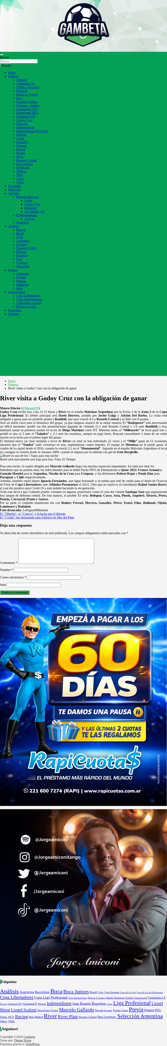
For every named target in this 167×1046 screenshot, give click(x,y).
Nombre (6, 570)
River (19, 156)
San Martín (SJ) (34, 211)
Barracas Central (27, 94)
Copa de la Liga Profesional (150, 992)
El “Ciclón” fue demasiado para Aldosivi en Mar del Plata (37, 517)
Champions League (28, 303)
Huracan (42, 1004)
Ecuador (21, 244)
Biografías (14, 310)
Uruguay (22, 262)
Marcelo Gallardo (76, 1009)
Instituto (21, 134)
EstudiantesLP (140, 998)
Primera (13, 76)
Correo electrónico (13, 577)
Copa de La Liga (128, 992)
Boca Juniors (76, 991)
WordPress (33, 1044)
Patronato (30, 208)
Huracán (21, 124)
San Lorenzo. (107, 1017)
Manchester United (47, 1010)
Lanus (109, 1004)
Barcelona (42, 992)
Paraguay (22, 255)
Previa (136, 1009)
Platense (21, 145)
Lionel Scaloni (23, 1010)
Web (3, 585)
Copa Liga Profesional (50, 997)
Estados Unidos (26, 248)
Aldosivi (21, 80)
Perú (19, 259)
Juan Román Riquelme (89, 1004)
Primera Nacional (27, 197)
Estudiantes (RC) (27, 113)
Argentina (27, 992)
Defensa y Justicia (28, 105)
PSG (158, 1010)
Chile (19, 237)
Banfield (21, 91)
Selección (14, 189)
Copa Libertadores (28, 295)
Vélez (20, 182)
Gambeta (29, 1036)
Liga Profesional (132, 1003)
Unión (20, 178)
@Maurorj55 (30, 408)
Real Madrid (36, 1017)
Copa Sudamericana (29, 299)
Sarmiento (22, 167)
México (21, 251)
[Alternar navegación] (1, 54)
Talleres (21, 171)
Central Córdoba (27, 102)
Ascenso (13, 193)
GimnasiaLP (30, 1003)
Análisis (9, 991)
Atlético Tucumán (27, 87)
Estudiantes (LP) (27, 109)
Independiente (25, 127)
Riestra (20, 153)
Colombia (22, 241)
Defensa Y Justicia (96, 998)
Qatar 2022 (7, 1017)
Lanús (20, 138)
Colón (28, 200)
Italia (19, 288)
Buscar (4, 57)
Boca (19, 98)
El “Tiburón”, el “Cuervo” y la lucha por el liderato (33, 513)
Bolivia (21, 230)
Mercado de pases (103, 1010)
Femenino (14, 186)
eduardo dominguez (115, 998)
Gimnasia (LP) (25, 116)
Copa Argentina (111, 992)
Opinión (13, 314)
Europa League (26, 306)
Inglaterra (22, 284)
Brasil (20, 233)
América (13, 226)
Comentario (9, 562)
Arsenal (29, 219)
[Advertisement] (83, 347)
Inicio (11, 72)
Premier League (120, 1010)
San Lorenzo (24, 164)
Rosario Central (26, 160)
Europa (13, 270)
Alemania (22, 273)
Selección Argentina (140, 1016)
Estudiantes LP (157, 997)
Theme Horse (22, 1040)
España (21, 277)
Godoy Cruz (24, 120)
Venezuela (23, 266)
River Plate (68, 1016)
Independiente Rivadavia (32, 131)
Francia (21, 281)
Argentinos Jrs (25, 83)
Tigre (19, 175)
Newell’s (22, 142)
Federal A (22, 222)
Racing (20, 149)
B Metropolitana (26, 215)
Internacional (16, 292)
